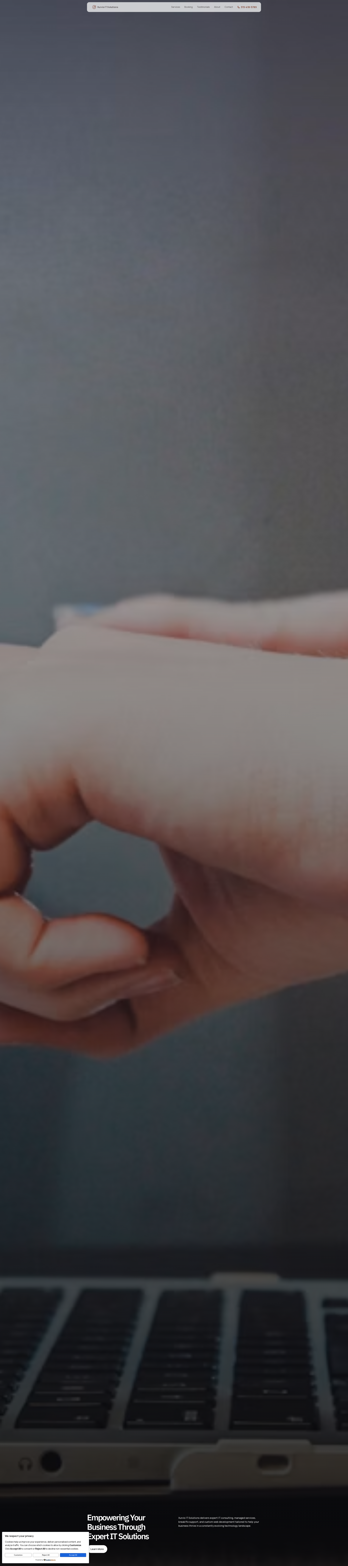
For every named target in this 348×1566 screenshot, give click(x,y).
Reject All (45, 1555)
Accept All (73, 1555)
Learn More (97, 1549)
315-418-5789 (249, 7)
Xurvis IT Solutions (107, 7)
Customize (18, 1555)
